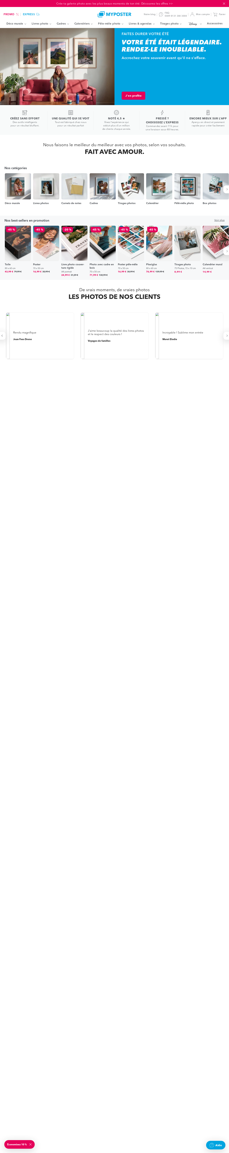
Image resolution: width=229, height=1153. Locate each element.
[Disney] (194, 24)
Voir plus (219, 220)
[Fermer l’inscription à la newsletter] (31, 1144)
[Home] (114, 14)
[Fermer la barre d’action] (224, 3)
